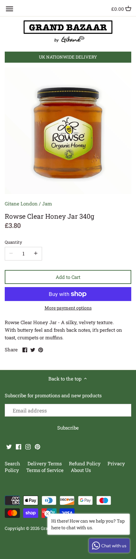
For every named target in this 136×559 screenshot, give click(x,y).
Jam (47, 203)
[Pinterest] (37, 446)
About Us (81, 470)
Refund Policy (85, 463)
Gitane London (21, 203)
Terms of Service (45, 470)
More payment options (68, 307)
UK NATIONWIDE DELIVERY (68, 57)
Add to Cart (68, 277)
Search (12, 463)
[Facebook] (18, 446)
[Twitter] (9, 446)
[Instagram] (28, 446)
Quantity (13, 242)
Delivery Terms (45, 463)
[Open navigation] (9, 9)
